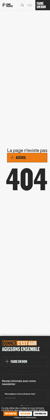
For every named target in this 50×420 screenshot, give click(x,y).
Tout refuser (25, 413)
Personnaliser (40, 413)
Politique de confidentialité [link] (25, 417)
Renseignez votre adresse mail (20, 394)
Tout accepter (10, 413)
